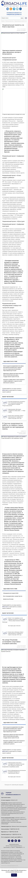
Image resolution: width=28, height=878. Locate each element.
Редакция (8, 792)
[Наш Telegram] (16, 841)
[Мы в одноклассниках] (12, 841)
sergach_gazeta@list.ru (17, 9)
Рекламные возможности (13, 794)
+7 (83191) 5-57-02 (16, 834)
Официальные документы (14, 14)
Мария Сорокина (21, 30)
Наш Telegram (14, 9)
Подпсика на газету (20, 9)
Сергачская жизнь (14, 4)
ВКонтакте (5, 390)
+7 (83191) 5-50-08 (13, 831)
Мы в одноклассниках (11, 9)
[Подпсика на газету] (19, 841)
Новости (23, 431)
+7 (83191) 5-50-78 (14, 829)
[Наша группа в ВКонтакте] (9, 841)
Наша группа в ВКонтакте (7, 9)
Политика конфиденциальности (9, 865)
